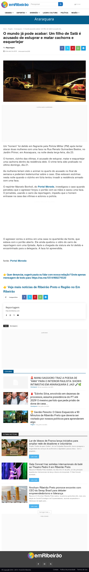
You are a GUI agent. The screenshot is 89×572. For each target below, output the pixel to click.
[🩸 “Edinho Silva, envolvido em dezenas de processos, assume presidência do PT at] (15, 398)
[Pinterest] (72, 48)
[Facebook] (62, 48)
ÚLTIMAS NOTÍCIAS (10, 434)
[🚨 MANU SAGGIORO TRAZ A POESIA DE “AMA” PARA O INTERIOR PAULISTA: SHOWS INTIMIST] (15, 382)
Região (10, 29)
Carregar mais (43, 512)
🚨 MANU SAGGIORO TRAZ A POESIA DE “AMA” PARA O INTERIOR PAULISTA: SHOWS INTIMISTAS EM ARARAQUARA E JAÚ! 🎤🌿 (55, 381)
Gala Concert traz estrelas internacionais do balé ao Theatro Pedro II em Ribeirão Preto (56, 465)
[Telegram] (83, 48)
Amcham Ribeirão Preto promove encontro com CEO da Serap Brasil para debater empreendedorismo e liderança (55, 490)
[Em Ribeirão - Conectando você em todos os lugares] (15, 4)
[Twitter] (67, 48)
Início (5, 29)
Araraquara (44, 19)
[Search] (60, 4)
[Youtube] (18, 314)
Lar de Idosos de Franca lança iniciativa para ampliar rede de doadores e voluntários (53, 442)
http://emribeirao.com (12, 311)
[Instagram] (10, 314)
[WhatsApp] (78, 48)
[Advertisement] (44, 124)
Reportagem (10, 48)
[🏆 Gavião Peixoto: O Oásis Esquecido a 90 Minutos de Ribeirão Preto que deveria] (15, 417)
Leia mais (34, 456)
